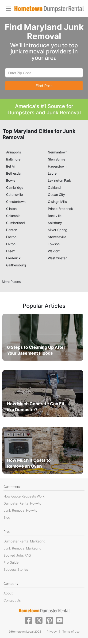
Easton (11, 237)
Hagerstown (57, 166)
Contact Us (12, 600)
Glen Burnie (56, 159)
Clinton (11, 209)
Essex (10, 251)
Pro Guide (11, 562)
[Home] (49, 9)
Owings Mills (57, 202)
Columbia (13, 216)
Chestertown (16, 202)
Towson (54, 244)
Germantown (57, 152)
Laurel (52, 173)
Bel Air (11, 166)
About (8, 593)
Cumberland (15, 223)
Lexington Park (59, 180)
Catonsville (14, 195)
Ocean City (56, 195)
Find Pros (44, 85)
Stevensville (57, 237)
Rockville (54, 216)
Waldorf (54, 251)
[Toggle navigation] (9, 8)
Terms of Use (71, 631)
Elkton (10, 244)
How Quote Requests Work (24, 496)
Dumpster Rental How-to (22, 503)
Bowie (10, 180)
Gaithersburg (16, 265)
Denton (11, 230)
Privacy (52, 631)
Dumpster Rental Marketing (25, 541)
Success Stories (16, 569)
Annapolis (13, 152)
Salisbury (55, 223)
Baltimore (13, 159)
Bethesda (13, 173)
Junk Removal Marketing (23, 548)
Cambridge (14, 187)
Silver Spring (57, 230)
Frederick (13, 258)
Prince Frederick (60, 209)
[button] (29, 620)
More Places (11, 282)
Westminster (57, 258)
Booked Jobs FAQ (17, 555)
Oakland (54, 187)
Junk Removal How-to (20, 510)
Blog (7, 517)
